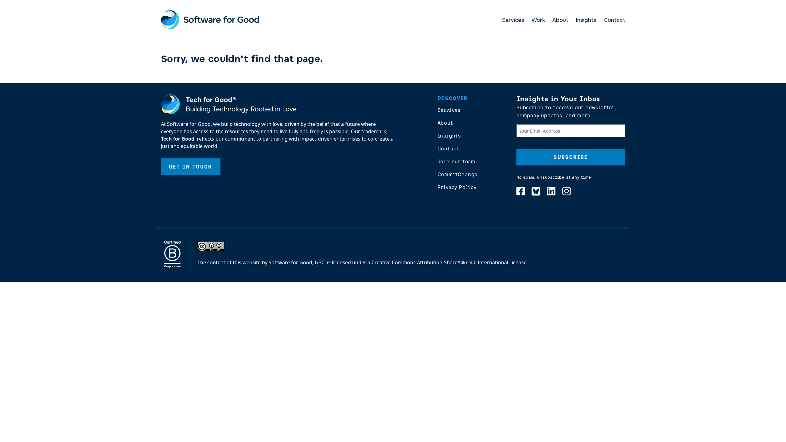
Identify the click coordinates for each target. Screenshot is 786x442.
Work (538, 20)
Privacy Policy (457, 187)
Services (513, 20)
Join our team (456, 161)
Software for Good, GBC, (297, 262)
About (560, 20)
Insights (586, 20)
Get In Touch (190, 166)
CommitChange (458, 174)
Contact (614, 20)
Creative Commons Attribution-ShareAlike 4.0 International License (449, 262)
